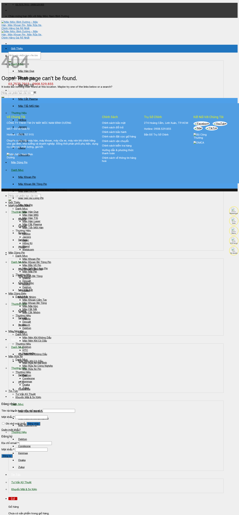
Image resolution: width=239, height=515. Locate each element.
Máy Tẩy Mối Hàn (28, 106)
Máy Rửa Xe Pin (31, 369)
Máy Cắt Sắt (29, 309)
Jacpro (26, 237)
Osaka (22, 460)
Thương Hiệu (19, 212)
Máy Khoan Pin (27, 177)
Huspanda (28, 353)
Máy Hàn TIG (26, 85)
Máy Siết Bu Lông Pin (31, 198)
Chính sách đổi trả (112, 127)
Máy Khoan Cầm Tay (34, 299)
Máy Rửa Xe (15, 356)
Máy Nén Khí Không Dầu (36, 337)
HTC (21, 382)
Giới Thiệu (17, 48)
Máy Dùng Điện (17, 293)
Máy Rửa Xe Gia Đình (34, 362)
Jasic (25, 240)
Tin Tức (16, 474)
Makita (22, 219)
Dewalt (26, 281)
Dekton (22, 439)
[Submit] (2, 97)
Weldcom (28, 249)
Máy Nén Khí (18, 339)
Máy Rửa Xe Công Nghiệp (37, 365)
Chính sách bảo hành (114, 132)
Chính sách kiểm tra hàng (117, 145)
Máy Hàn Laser (31, 221)
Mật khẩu (8, 417)
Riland (26, 246)
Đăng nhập (33, 423)
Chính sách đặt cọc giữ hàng (119, 136)
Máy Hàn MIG (30, 215)
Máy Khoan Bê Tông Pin (32, 184)
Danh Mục (17, 262)
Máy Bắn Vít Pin (31, 265)
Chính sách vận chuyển (115, 141)
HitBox (26, 233)
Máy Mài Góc (30, 306)
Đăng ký (7, 456)
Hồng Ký (27, 243)
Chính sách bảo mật (114, 123)
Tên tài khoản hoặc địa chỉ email (21, 410)
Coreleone (24, 446)
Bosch (22, 233)
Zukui (21, 467)
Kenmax (23, 453)
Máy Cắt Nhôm (31, 312)
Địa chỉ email (10, 443)
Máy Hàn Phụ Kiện (19, 205)
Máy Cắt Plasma (28, 99)
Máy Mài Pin (29, 271)
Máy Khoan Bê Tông (34, 303)
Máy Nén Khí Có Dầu (34, 340)
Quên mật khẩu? (11, 429)
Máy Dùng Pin (16, 252)
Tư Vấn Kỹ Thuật (21, 482)
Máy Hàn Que (30, 211)
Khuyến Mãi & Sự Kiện (24, 489)
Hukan (22, 247)
